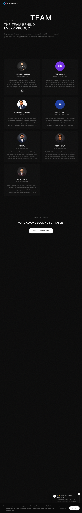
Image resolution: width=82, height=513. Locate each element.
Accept (74, 508)
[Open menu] (77, 4)
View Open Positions (41, 230)
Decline (63, 508)
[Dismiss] (79, 494)
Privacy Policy (10, 510)
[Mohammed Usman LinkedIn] (22, 91)
